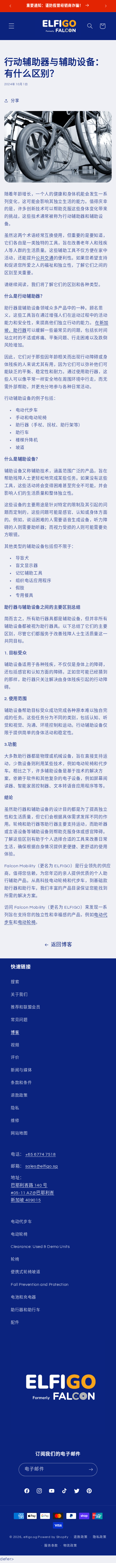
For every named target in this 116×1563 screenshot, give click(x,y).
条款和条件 (21, 1083)
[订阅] (90, 1469)
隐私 (15, 1108)
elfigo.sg (30, 1537)
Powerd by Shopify (53, 1537)
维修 (15, 1121)
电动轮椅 (27, 922)
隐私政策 (100, 1537)
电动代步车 (21, 1222)
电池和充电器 (23, 1297)
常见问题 (19, 1020)
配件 (15, 1323)
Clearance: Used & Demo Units (40, 1247)
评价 (15, 1057)
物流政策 (70, 1545)
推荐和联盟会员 (25, 1007)
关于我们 (19, 995)
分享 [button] (15, 101)
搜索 (15, 982)
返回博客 (61, 944)
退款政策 (19, 1095)
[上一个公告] (10, 6)
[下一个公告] (106, 6)
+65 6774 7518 (40, 1154)
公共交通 (45, 258)
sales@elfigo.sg (41, 1166)
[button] (11, 26)
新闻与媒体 (21, 1070)
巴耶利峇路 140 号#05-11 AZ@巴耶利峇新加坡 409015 (32, 1192)
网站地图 (19, 1133)
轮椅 (15, 1259)
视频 (15, 1045)
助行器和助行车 (25, 1310)
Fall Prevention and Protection (40, 1285)
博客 (15, 1032)
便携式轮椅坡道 (25, 1272)
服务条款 (51, 1545)
